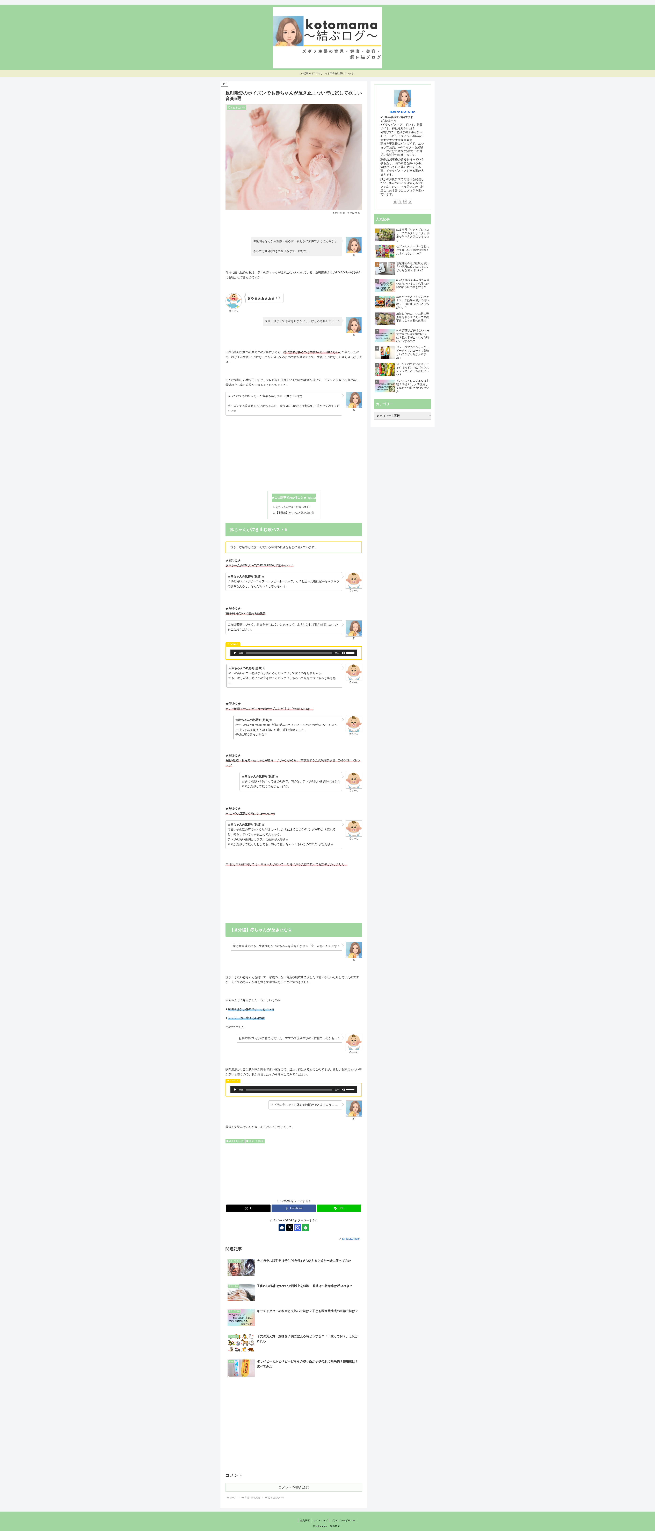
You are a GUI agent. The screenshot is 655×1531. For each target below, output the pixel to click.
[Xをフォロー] (289, 1227)
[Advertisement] (293, 225)
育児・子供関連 (256, 1141)
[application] (293, 653)
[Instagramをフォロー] (297, 1227)
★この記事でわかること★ (289, 497)
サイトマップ (320, 1520)
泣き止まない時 (236, 1141)
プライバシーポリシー (343, 1520)
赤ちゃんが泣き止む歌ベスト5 (293, 506)
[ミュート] (343, 653)
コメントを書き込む (293, 1487)
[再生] (235, 653)
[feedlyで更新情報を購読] (305, 1227)
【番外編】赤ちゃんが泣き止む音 (295, 512)
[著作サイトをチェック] (282, 1227)
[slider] (350, 653)
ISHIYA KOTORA (402, 111)
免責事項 (305, 1520)
